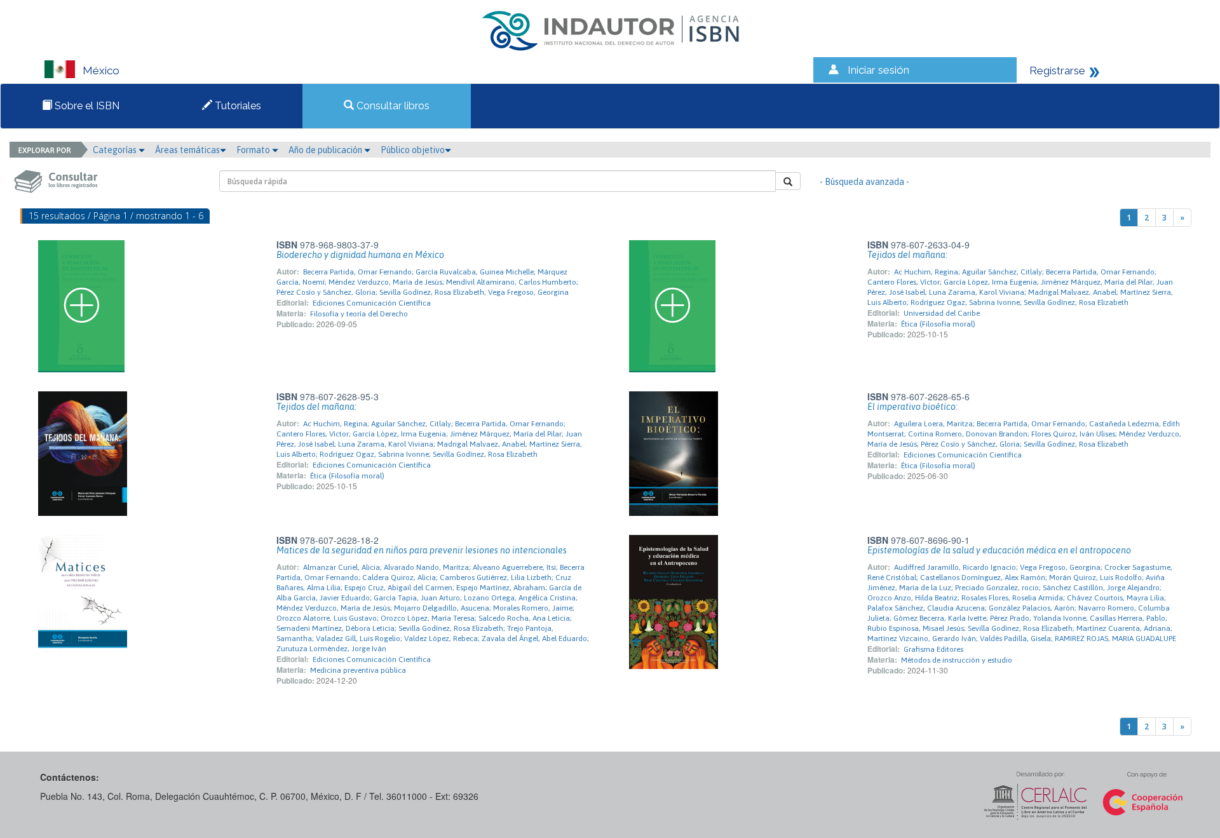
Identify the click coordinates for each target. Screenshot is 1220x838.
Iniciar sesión (878, 70)
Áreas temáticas (187, 150)
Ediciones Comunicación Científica (372, 303)
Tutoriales (236, 106)
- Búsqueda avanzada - (864, 182)
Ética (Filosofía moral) (938, 324)
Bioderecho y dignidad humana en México (360, 255)
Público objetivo (413, 150)
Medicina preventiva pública (358, 670)
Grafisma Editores (933, 649)
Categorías (116, 150)
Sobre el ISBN (85, 106)
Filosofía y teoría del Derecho (359, 313)
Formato (254, 150)
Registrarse (1057, 70)
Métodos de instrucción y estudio (956, 660)
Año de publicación (326, 150)
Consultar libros (392, 106)
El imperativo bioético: (912, 407)
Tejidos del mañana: (907, 255)
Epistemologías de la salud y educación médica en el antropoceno (999, 550)
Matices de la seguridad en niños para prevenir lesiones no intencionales (421, 550)
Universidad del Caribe (942, 313)
